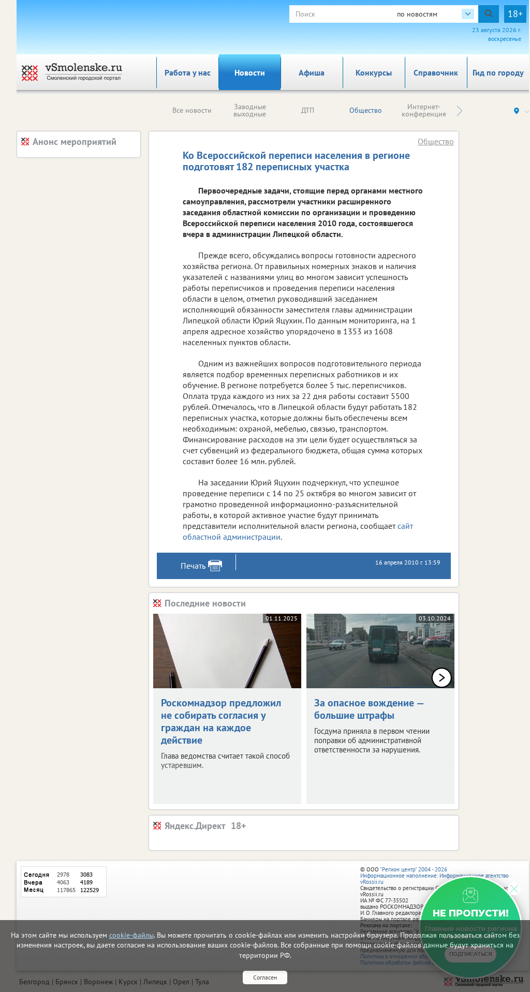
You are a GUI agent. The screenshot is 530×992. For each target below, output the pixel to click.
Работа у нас (188, 72)
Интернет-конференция (424, 110)
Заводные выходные (249, 110)
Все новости (192, 110)
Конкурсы (374, 72)
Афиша (312, 72)
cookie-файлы (131, 935)
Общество (365, 110)
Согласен (265, 977)
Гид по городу (498, 72)
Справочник (436, 72)
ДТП (307, 110)
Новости (249, 72)
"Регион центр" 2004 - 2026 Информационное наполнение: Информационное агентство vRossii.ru (434, 875)
